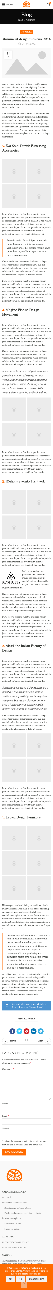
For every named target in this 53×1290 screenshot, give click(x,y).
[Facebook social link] (12, 1031)
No (20, 1279)
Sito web (6, 1128)
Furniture (30, 20)
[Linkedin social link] (34, 1031)
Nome (6, 1103)
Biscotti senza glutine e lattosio (17, 1208)
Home (20, 20)
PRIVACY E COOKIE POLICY (15, 1242)
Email (5, 1115)
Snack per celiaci (11, 1229)
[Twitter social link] (19, 1031)
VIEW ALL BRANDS (26, 1018)
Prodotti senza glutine (11, 1218)
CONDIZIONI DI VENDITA (14, 1247)
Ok (10, 1279)
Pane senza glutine (12, 1223)
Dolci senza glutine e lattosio (14, 1202)
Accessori (6, 1197)
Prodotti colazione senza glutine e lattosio (22, 1213)
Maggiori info (36, 1279)
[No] (24, 1285)
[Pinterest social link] (26, 1031)
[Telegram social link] (41, 1031)
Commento (8, 1069)
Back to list (26, 1041)
